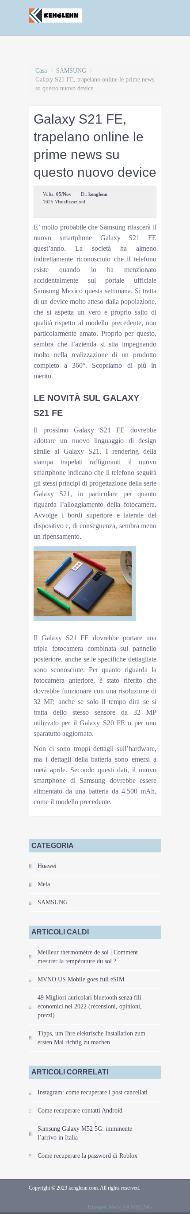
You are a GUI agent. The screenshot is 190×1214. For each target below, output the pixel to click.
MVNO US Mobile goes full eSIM (81, 979)
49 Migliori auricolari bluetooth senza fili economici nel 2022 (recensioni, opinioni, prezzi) (90, 1006)
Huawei (47, 866)
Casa (41, 70)
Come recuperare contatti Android (80, 1110)
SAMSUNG (71, 70)
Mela (44, 884)
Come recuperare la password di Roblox (87, 1155)
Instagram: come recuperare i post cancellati (93, 1092)
